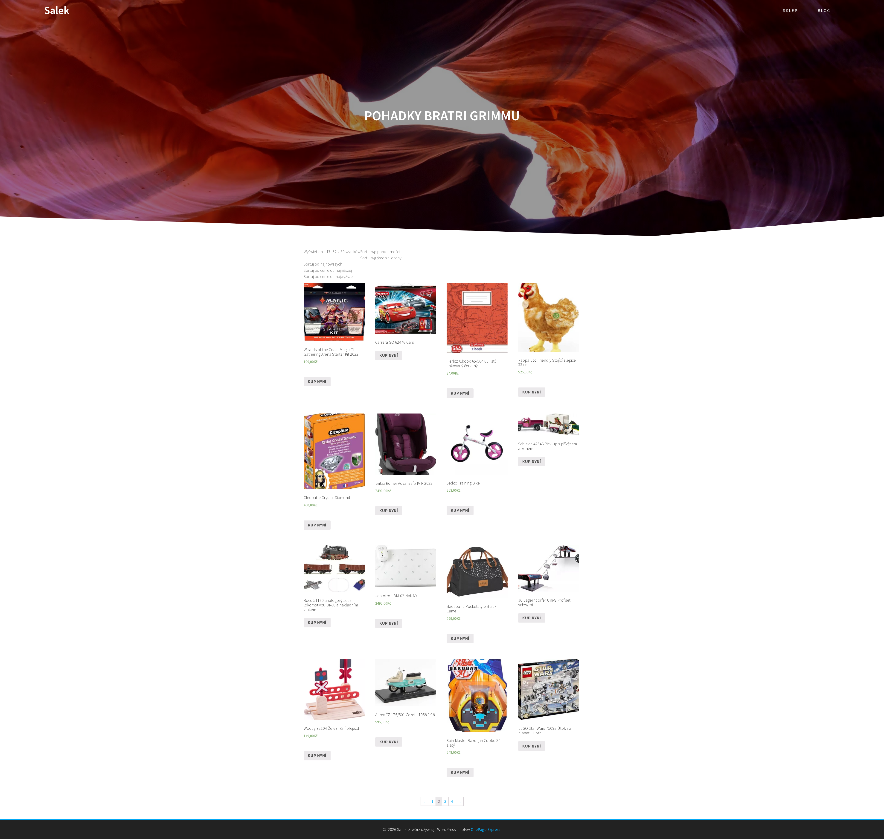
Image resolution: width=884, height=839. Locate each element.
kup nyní (317, 381)
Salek (56, 10)
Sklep (790, 10)
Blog (824, 10)
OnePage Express (485, 829)
